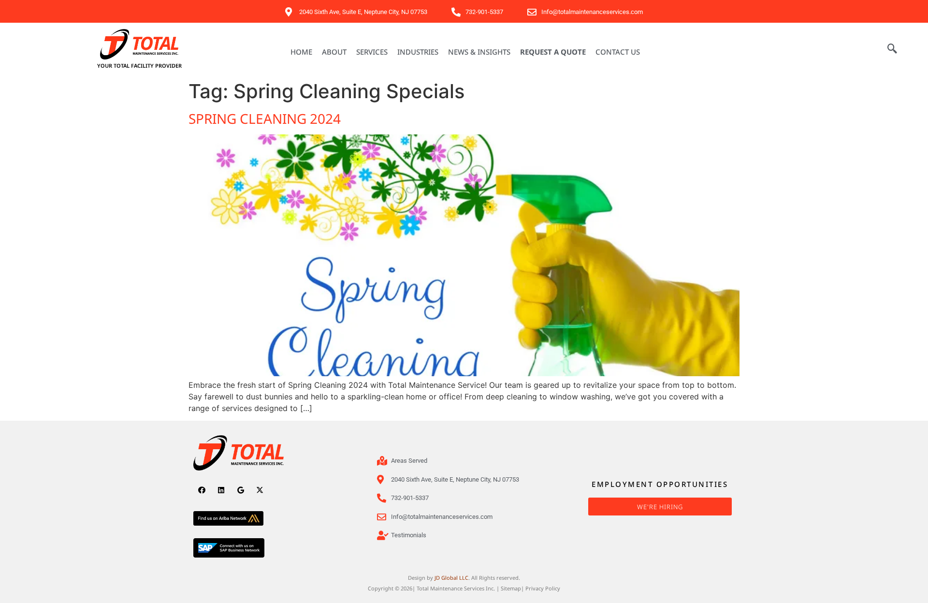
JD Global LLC (451, 577)
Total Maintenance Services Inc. (456, 588)
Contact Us (617, 52)
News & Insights (479, 52)
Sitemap (511, 588)
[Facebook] (201, 490)
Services (372, 52)
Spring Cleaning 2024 (264, 118)
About (334, 52)
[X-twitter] (259, 490)
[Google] (240, 490)
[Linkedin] (221, 490)
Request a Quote (553, 52)
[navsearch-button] (892, 49)
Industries (417, 52)
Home (301, 52)
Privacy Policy (542, 588)
